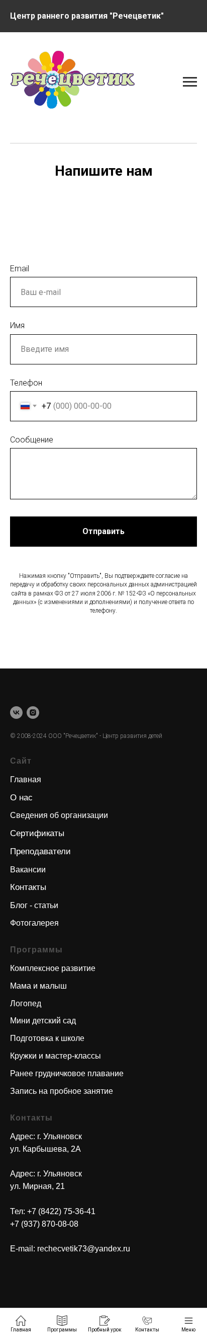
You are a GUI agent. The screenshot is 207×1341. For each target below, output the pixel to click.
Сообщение (31, 439)
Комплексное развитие (52, 968)
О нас (21, 797)
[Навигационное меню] (190, 16)
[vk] (16, 712)
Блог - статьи (34, 905)
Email (19, 268)
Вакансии (28, 869)
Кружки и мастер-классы (55, 1056)
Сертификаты (37, 833)
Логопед (25, 1003)
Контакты (28, 887)
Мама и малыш (38, 986)
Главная (25, 779)
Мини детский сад (43, 1020)
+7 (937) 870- (34, 1224)
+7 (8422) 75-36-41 (61, 1211)
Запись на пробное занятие (61, 1091)
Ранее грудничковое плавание (67, 1073)
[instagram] (33, 712)
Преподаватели (40, 851)
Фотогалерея (34, 923)
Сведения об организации (59, 815)
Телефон (26, 383)
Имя (17, 325)
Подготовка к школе (47, 1038)
